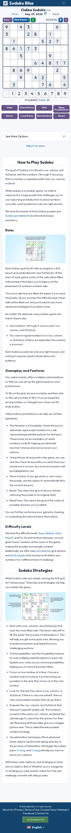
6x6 (48, 551)
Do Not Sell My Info (35, 819)
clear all (44, 100)
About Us (8, 809)
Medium (49, 533)
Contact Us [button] (42, 813)
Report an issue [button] (35, 145)
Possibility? (31, 100)
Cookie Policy (48, 809)
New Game (20, 19)
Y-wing (35, 750)
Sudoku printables (16, 215)
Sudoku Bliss (21, 3)
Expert (9, 537)
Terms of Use (32, 809)
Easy (6, 19)
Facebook (28, 813)
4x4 (38, 551)
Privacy (19, 809)
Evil (21, 537)
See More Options (16, 136)
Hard (58, 533)
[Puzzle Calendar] (45, 13)
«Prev (14, 14)
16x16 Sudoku (18, 555)
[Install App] (33, 20)
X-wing (21, 750)
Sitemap (62, 809)
